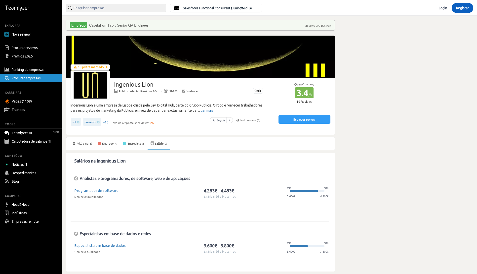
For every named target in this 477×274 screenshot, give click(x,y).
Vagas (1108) (22, 101)
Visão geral (84, 143)
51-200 (173, 91)
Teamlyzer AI (35, 133)
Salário (161, 143)
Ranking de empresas (28, 70)
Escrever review (304, 119)
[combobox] (116, 8)
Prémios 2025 (22, 56)
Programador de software (96, 190)
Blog (15, 181)
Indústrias (19, 213)
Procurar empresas (26, 78)
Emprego (109, 143)
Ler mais (207, 110)
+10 (105, 122)
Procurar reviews (25, 48)
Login (443, 8)
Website (192, 91)
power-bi (90, 122)
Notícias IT (20, 164)
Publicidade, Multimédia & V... (139, 91)
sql (74, 122)
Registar (462, 8)
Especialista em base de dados (100, 245)
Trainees (18, 110)
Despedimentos (24, 173)
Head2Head (21, 205)
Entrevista (136, 143)
